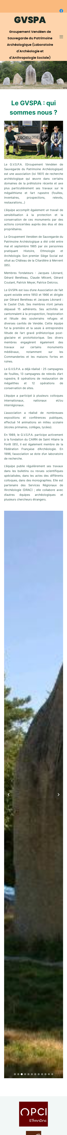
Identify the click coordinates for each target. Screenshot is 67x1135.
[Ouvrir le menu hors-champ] (61, 37)
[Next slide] (58, 794)
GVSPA (30, 20)
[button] (15, 1074)
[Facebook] (61, 11)
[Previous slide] (8, 794)
